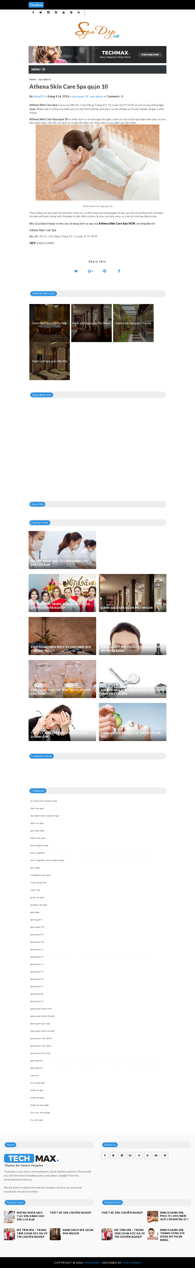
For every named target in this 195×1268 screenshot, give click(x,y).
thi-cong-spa (37, 1082)
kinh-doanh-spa (39, 845)
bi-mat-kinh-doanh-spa (43, 800)
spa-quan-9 (36, 1001)
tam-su (34, 1075)
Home (32, 79)
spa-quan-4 (36, 964)
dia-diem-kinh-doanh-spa (44, 815)
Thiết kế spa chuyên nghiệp (70, 1212)
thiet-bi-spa (36, 1090)
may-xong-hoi (38, 882)
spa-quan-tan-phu (40, 1045)
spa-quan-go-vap (40, 1023)
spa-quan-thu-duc (40, 1053)
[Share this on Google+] (90, 271)
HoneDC (38, 96)
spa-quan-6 (36, 978)
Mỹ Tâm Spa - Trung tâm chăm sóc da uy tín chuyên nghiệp (60, 605)
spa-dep (34, 912)
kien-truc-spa (37, 838)
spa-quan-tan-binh (41, 1038)
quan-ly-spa (37, 897)
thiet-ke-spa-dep (39, 1105)
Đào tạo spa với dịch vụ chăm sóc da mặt (131, 734)
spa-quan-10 (80, 96)
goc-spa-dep (37, 830)
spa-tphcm (45, 79)
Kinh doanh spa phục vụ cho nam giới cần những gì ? (61, 648)
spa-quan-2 (36, 949)
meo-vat (35, 889)
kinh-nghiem (37, 852)
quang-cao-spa (38, 904)
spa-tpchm (36, 1060)
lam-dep (35, 867)
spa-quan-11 (36, 934)
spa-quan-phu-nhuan (42, 1030)
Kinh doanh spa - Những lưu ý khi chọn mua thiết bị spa (132, 691)
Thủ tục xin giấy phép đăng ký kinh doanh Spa (59, 734)
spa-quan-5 (36, 971)
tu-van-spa (36, 1119)
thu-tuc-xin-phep (40, 1112)
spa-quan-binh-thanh (42, 1016)
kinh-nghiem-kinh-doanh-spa (47, 860)
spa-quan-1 (36, 919)
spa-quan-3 (36, 956)
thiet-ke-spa (37, 1097)
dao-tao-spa (37, 808)
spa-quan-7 (36, 986)
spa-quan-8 (36, 993)
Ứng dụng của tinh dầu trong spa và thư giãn (60, 691)
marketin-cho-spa (40, 875)
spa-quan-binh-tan (41, 1008)
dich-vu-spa (37, 823)
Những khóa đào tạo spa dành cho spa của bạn (59, 562)
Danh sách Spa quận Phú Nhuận (127, 607)
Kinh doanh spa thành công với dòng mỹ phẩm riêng (131, 648)
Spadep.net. (93, 1262)
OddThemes (132, 1262)
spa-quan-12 (37, 941)
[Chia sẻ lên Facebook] (119, 271)
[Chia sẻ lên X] (76, 271)
